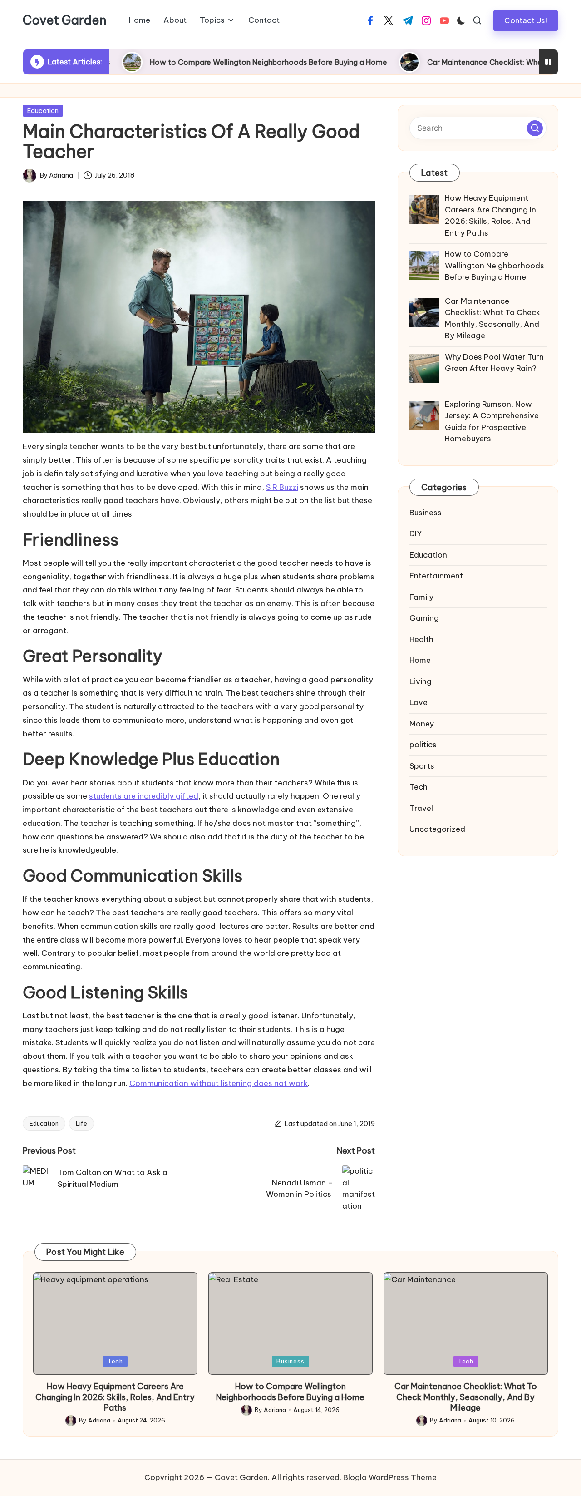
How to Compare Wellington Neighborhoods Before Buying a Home (222, 62)
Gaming (424, 618)
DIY (415, 533)
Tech (418, 787)
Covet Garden (65, 20)
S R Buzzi (282, 487)
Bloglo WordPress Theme (390, 1477)
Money (421, 724)
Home (420, 660)
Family (421, 597)
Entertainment (436, 576)
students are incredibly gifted (143, 796)
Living (420, 681)
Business (425, 513)
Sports (421, 766)
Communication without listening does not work (218, 1083)
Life (81, 1123)
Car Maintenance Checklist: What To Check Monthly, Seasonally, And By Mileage (465, 1397)
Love (418, 702)
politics (423, 745)
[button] (525, 20)
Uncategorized (437, 829)
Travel (421, 808)
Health (421, 639)
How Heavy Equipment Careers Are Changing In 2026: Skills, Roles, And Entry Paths (115, 1397)
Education (43, 111)
